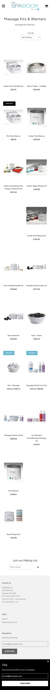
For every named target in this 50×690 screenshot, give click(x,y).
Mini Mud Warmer (13, 136)
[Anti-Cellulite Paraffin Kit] (13, 267)
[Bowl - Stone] (36, 317)
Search (5, 619)
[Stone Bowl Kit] (13, 317)
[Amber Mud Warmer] (36, 117)
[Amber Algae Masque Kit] (36, 167)
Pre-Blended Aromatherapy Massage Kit (36, 438)
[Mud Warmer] (13, 472)
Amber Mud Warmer (36, 136)
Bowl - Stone (36, 335)
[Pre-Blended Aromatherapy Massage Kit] (36, 417)
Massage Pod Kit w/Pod (13, 435)
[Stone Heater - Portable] (36, 68)
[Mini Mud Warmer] (13, 117)
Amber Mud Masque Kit (36, 236)
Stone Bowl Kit (13, 335)
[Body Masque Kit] (13, 516)
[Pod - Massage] (13, 367)
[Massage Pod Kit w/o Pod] (36, 367)
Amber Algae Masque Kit (37, 186)
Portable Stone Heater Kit (36, 286)
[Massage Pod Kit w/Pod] (13, 417)
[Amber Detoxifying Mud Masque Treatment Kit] (13, 167)
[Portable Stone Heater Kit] (36, 267)
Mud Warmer (13, 491)
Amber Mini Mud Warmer (13, 86)
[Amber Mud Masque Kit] (36, 217)
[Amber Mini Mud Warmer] (13, 68)
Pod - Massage (13, 385)
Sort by (31, 33)
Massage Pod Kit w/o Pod (36, 385)
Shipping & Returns (9, 622)
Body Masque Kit (13, 534)
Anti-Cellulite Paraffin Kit (13, 286)
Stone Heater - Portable (36, 86)
